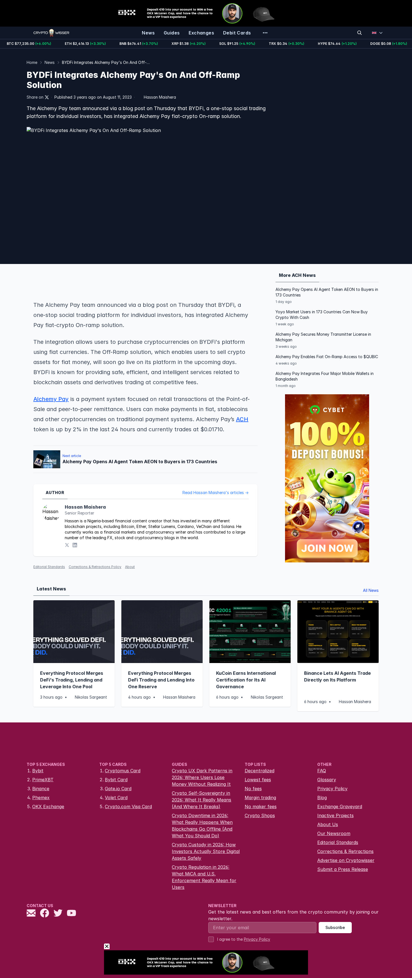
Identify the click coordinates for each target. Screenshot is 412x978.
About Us (327, 824)
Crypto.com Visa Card (128, 806)
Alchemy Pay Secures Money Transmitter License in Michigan (323, 337)
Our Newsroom (333, 833)
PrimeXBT (43, 779)
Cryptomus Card (122, 770)
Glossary (326, 779)
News (50, 62)
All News (371, 590)
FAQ (321, 770)
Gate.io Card (118, 788)
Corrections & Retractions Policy (95, 567)
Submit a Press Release (342, 869)
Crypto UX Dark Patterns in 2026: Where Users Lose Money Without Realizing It (202, 777)
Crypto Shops (260, 815)
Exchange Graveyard (339, 806)
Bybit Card (116, 779)
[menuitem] (148, 32)
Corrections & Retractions (345, 851)
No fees (253, 788)
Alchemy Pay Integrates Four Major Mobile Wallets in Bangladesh (325, 376)
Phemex (41, 797)
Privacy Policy (332, 788)
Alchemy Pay (51, 399)
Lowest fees (258, 779)
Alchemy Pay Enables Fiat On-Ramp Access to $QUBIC (327, 356)
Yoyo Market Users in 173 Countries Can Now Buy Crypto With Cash (322, 314)
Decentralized (259, 770)
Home (32, 62)
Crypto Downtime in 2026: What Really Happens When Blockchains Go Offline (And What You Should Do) (202, 825)
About (130, 567)
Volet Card (116, 797)
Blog (322, 797)
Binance (40, 788)
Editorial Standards (49, 567)
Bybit (37, 770)
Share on (35, 97)
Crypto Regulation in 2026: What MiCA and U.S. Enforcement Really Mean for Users (204, 877)
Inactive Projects (335, 815)
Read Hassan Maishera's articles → (215, 492)
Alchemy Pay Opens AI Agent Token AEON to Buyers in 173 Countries (327, 292)
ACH (242, 419)
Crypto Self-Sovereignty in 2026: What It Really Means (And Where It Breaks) (201, 799)
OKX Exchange (48, 806)
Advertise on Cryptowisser (345, 860)
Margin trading (260, 797)
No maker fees (261, 806)
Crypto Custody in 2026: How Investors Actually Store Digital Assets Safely (206, 851)
